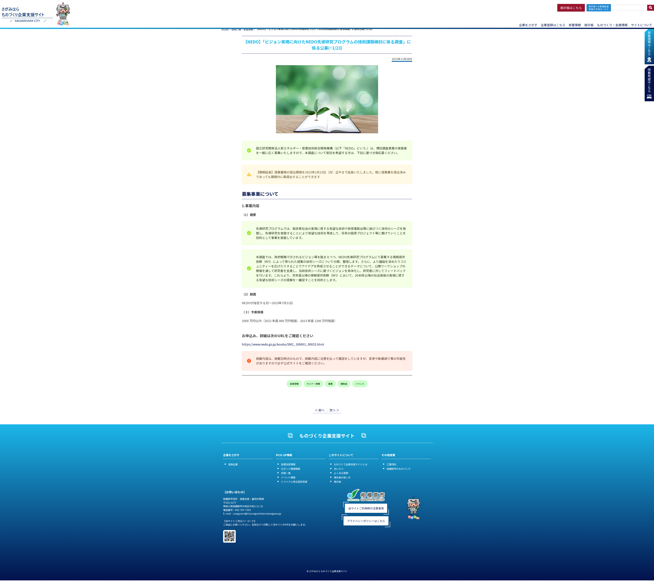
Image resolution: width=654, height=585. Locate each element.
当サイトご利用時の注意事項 (366, 508)
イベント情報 (288, 477)
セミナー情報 (313, 383)
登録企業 (233, 464)
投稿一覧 (286, 473)
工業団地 (391, 464)
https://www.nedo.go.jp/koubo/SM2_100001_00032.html (283, 344)
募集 (330, 383)
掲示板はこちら (571, 7)
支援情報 (294, 383)
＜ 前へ (320, 410)
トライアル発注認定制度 (294, 481)
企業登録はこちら (553, 25)
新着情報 (575, 25)
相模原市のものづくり (398, 468)
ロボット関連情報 (290, 468)
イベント (359, 383)
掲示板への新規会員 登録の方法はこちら (599, 8)
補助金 (344, 383)
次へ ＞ (334, 410)
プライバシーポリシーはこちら (366, 521)
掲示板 (337, 481)
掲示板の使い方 (342, 477)
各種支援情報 (288, 464)
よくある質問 (341, 473)
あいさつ (338, 468)
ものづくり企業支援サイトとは (350, 464)
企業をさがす (528, 25)
